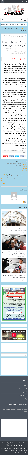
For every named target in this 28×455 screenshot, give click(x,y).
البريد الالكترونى (13, 53)
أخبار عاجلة (19, 448)
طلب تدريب (24, 392)
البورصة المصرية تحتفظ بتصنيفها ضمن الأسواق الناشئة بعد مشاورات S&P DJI (15, 229)
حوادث (16, 450)
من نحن (25, 399)
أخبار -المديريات (11, 448)
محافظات (8, 51)
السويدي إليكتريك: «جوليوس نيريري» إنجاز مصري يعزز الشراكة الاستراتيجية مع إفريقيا (14, 253)
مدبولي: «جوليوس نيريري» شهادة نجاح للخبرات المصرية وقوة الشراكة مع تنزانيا (14, 276)
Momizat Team (17, 445)
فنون (25, 452)
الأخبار (23, 51)
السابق (17, 161)
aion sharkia (20, 49)
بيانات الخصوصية (23, 389)
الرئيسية (25, 385)
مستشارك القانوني (23, 395)
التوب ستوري (18, 51)
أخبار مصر (3, 448)
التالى (10, 174)
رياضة (6, 450)
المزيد (21, 452)
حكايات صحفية (23, 450)
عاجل (12, 51)
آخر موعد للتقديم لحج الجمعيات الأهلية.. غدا (13, 164)
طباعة (21, 53)
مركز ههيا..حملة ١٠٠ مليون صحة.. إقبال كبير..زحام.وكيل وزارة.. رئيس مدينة (14, 151)
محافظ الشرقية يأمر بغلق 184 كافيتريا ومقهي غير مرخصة (16, 177)
